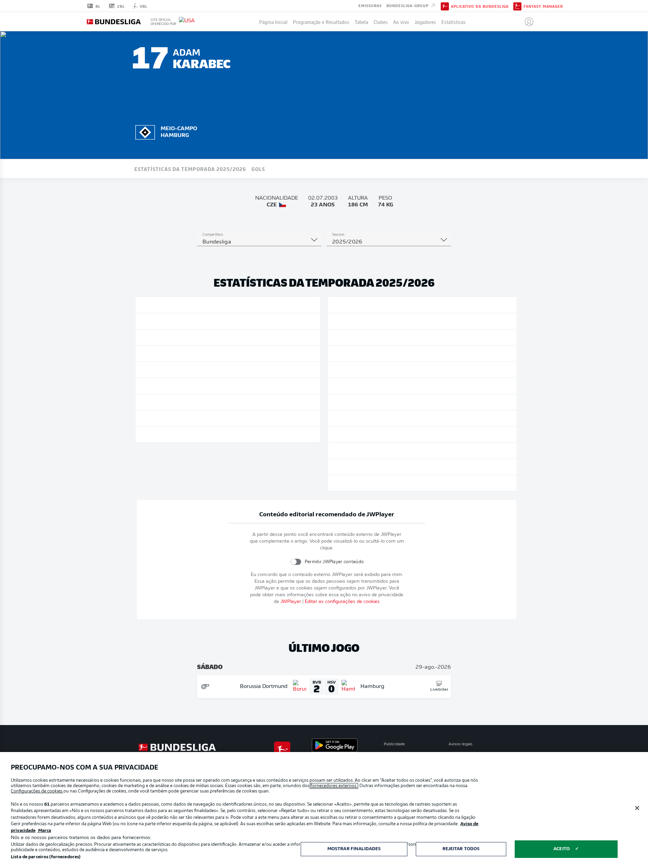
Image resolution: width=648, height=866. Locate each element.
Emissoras (370, 5)
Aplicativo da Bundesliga (480, 6)
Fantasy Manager (543, 6)
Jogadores (425, 21)
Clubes (381, 21)
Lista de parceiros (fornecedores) (45, 857)
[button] (526, 21)
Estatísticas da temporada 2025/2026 (190, 168)
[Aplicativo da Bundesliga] (445, 5)
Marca (44, 831)
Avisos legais (461, 744)
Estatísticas (453, 21)
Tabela (361, 21)
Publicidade (394, 744)
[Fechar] (637, 808)
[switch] (296, 561)
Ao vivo (401, 21)
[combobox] (259, 242)
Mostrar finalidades (354, 849)
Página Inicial (273, 21)
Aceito (562, 849)
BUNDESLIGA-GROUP (408, 5)
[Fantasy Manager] (517, 5)
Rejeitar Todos (461, 849)
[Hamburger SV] (145, 131)
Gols (258, 168)
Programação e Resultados (321, 21)
